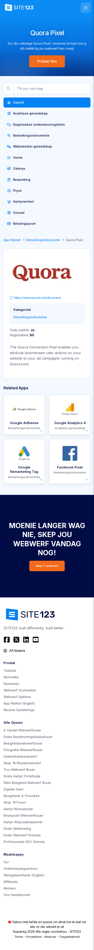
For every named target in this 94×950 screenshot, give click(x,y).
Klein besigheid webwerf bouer (27, 783)
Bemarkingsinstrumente (43, 240)
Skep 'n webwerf (47, 565)
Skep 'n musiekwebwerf (22, 763)
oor (6, 862)
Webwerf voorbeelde (19, 690)
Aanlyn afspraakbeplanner (23, 822)
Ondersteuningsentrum (20, 868)
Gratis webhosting (17, 828)
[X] (16, 639)
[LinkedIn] (26, 639)
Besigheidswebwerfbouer (22, 743)
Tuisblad (9, 670)
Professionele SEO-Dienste (24, 842)
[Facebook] (7, 639)
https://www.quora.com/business (37, 297)
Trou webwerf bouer (19, 769)
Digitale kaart (13, 789)
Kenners (9, 888)
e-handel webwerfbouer (22, 730)
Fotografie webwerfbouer (23, 750)
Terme (18, 936)
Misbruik (50, 936)
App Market (11, 240)
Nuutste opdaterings (19, 710)
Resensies (11, 684)
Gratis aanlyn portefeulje (21, 776)
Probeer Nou (47, 61)
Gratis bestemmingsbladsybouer (27, 737)
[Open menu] (86, 7)
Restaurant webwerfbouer (23, 815)
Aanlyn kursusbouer (18, 809)
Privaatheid (34, 936)
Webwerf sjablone (17, 697)
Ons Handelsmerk (16, 895)
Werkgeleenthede (23, 875)
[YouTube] (35, 639)
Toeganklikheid (69, 936)
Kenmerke (11, 677)
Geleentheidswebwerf (20, 756)
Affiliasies (10, 882)
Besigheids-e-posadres (21, 796)
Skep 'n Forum (14, 802)
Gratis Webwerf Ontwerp (22, 835)
